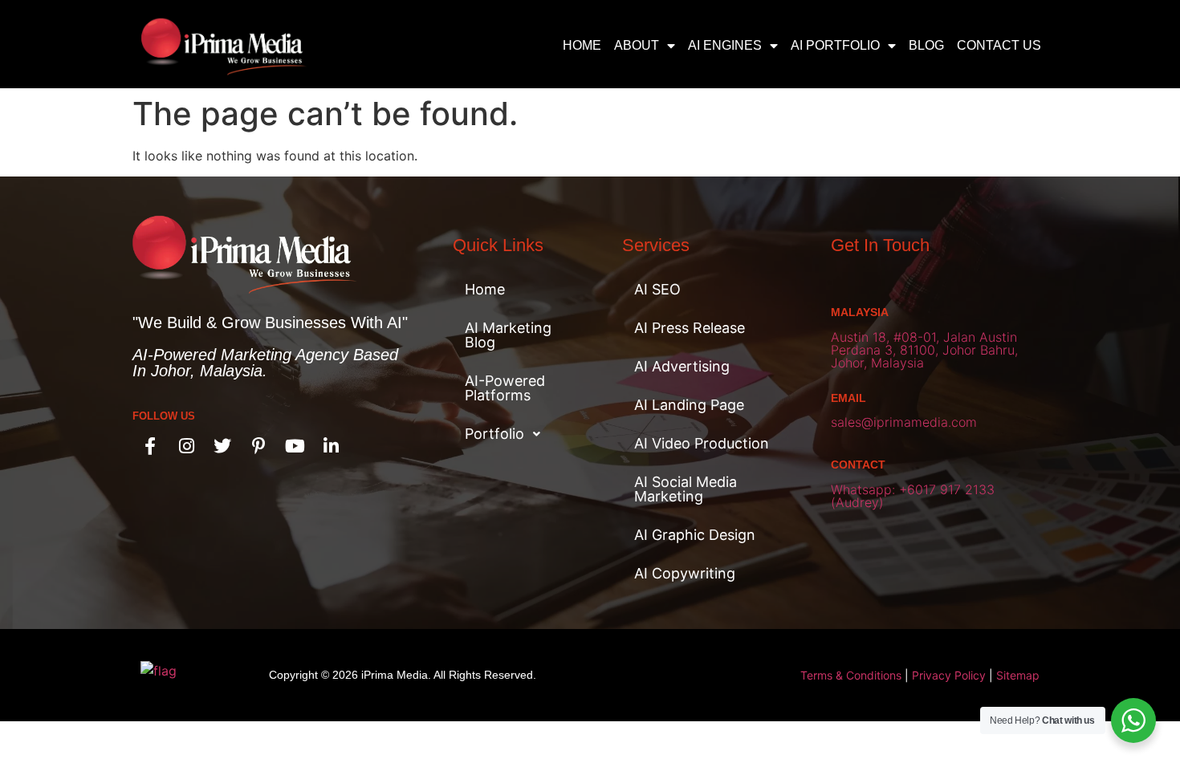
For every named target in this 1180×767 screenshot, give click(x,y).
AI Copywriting (684, 573)
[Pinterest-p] (258, 446)
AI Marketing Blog (508, 335)
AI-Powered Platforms (505, 388)
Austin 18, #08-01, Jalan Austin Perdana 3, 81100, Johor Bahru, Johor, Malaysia (924, 350)
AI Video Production (701, 443)
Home (582, 45)
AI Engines (725, 45)
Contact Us (999, 45)
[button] (517, 434)
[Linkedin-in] (330, 446)
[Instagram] (186, 446)
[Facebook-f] (150, 446)
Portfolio (494, 433)
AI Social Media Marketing (685, 489)
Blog (926, 45)
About (636, 45)
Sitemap (1018, 675)
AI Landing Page (689, 404)
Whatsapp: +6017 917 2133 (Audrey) (913, 495)
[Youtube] (294, 446)
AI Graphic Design (694, 534)
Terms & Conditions (850, 675)
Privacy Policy (949, 675)
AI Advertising (682, 366)
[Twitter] (222, 446)
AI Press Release (689, 327)
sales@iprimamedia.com (904, 422)
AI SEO (657, 289)
